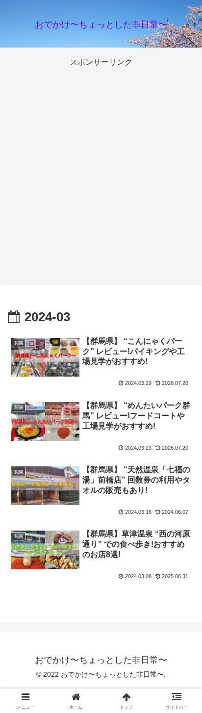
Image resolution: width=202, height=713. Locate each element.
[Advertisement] (101, 171)
